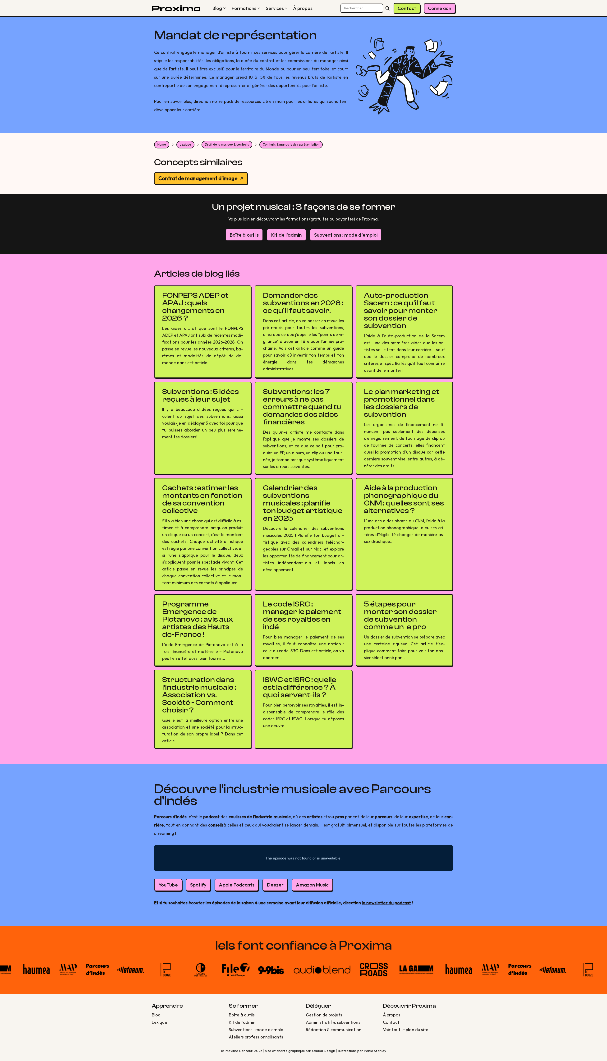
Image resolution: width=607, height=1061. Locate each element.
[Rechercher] (387, 8)
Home (161, 144)
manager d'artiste (216, 52)
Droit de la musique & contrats (227, 144)
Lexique (185, 144)
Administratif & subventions (333, 1022)
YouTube (168, 885)
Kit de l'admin (286, 235)
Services (275, 8)
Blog (217, 8)
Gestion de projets (324, 1015)
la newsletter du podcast (386, 902)
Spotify (198, 885)
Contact (407, 8)
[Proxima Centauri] (176, 8)
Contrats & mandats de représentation (291, 144)
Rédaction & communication (334, 1029)
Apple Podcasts (236, 885)
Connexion (439, 8)
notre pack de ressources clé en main (248, 101)
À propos (303, 8)
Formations (244, 8)
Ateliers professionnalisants (256, 1037)
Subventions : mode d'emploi (346, 235)
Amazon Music (312, 885)
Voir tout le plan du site (405, 1029)
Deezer (275, 885)
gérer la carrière (305, 52)
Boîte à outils (244, 235)
